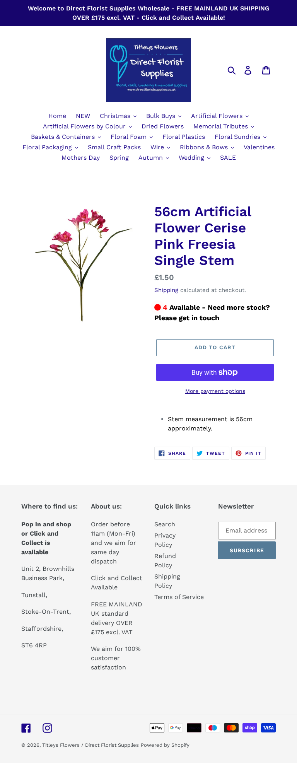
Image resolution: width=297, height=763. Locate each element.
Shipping (166, 290)
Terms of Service (179, 597)
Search (164, 524)
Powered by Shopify (165, 745)
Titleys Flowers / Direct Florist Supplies (90, 745)
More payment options (215, 391)
